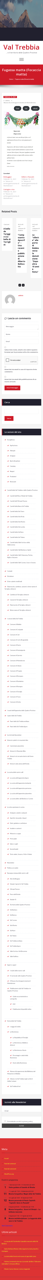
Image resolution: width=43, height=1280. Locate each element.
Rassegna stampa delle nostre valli (17, 873)
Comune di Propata (16, 671)
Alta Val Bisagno (15, 879)
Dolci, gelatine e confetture (18, 823)
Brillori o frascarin (28, 177)
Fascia (37, 230)
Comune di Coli (14, 635)
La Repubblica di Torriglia (20, 1037)
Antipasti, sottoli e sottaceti (18, 813)
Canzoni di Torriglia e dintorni (19, 600)
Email (6, 1111)
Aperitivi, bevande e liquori (18, 818)
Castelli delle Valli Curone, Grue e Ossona (23, 562)
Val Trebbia (21, 47)
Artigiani (12, 456)
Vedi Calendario (7, 1226)
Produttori (13, 476)
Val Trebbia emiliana (16, 941)
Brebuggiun (7, 177)
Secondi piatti (14, 849)
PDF (26, 108)
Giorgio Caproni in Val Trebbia (19, 884)
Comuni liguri (37, 225)
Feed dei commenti (10, 1169)
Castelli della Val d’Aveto (17, 522)
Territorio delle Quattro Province (20, 905)
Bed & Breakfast (15, 461)
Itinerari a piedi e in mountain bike (17, 740)
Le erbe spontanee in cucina (15, 807)
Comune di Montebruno (17, 660)
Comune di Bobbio (15, 624)
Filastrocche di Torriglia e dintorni (20, 605)
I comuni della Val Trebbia (15, 619)
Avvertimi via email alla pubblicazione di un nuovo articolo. (20, 380)
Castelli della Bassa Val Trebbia (19, 506)
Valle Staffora (14, 956)
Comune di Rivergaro (16, 676)
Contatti (9, 571)
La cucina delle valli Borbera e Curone (21, 799)
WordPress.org (9, 1174)
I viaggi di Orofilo (15, 1027)
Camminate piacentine (17, 746)
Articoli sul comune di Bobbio (9, 227)
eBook (35, 108)
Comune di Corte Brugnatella (19, 640)
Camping (12, 466)
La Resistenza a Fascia (19, 1050)
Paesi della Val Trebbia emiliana (19, 721)
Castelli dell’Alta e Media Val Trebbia (21, 496)
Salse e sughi (14, 844)
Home (11, 79)
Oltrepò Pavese (15, 889)
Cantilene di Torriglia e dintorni (19, 595)
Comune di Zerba (15, 702)
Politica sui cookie (12, 868)
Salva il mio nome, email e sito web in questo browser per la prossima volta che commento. (21, 351)
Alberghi (12, 451)
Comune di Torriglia (16, 692)
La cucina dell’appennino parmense (20, 788)
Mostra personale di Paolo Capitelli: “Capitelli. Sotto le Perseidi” (22, 1201)
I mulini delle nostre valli (17, 971)
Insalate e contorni (15, 828)
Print (17, 108)
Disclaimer (10, 576)
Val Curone (13, 920)
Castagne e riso (9, 189)
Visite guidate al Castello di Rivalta (22, 1187)
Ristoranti (13, 482)
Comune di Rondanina (16, 681)
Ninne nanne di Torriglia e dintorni (20, 610)
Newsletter (10, 863)
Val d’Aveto (13, 925)
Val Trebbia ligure (15, 946)
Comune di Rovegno (16, 686)
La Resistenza (14, 1032)
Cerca (7, 402)
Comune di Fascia (15, 645)
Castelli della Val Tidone (17, 537)
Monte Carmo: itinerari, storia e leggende (17, 1269)
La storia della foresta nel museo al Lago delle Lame (20, 1256)
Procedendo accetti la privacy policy (20, 1121)
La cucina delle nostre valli (15, 772)
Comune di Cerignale (16, 629)
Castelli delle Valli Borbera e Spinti (20, 550)
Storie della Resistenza (20, 1063)
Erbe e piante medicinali (14, 581)
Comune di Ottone (15, 666)
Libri (14, 1004)
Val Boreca (13, 915)
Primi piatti (13, 839)
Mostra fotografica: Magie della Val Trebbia (25, 1194)
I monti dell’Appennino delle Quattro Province (21, 710)
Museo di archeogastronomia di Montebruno (20, 103)
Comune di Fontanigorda (17, 650)
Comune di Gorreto (16, 655)
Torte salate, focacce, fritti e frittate (21, 854)
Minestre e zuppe (15, 833)
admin (7, 101)
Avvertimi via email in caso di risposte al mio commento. (21, 370)
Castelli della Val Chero (17, 511)
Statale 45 (13, 899)
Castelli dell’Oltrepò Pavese (18, 501)
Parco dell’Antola (15, 894)
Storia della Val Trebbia (14, 1021)
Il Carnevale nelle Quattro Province (21, 976)
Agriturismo (13, 445)
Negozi (12, 471)
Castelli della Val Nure (16, 532)
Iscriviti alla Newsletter (14, 735)
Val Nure (12, 930)
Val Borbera (13, 910)
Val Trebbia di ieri (15, 1086)
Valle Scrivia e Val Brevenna (18, 951)
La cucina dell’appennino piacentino (21, 793)
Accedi (6, 1158)
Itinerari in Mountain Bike (18, 751)
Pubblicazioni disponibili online (22, 1009)
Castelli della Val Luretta (17, 527)
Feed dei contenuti (10, 1164)
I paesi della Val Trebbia (14, 716)
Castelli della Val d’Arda (17, 516)
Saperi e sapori (11, 965)
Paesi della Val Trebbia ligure (18, 726)
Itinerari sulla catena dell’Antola (19, 764)
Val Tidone (13, 936)
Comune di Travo (15, 697)
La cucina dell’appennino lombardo (20, 783)
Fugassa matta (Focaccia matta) (24, 79)
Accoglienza (11, 440)
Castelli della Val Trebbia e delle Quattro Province (22, 490)
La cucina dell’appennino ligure (19, 778)
